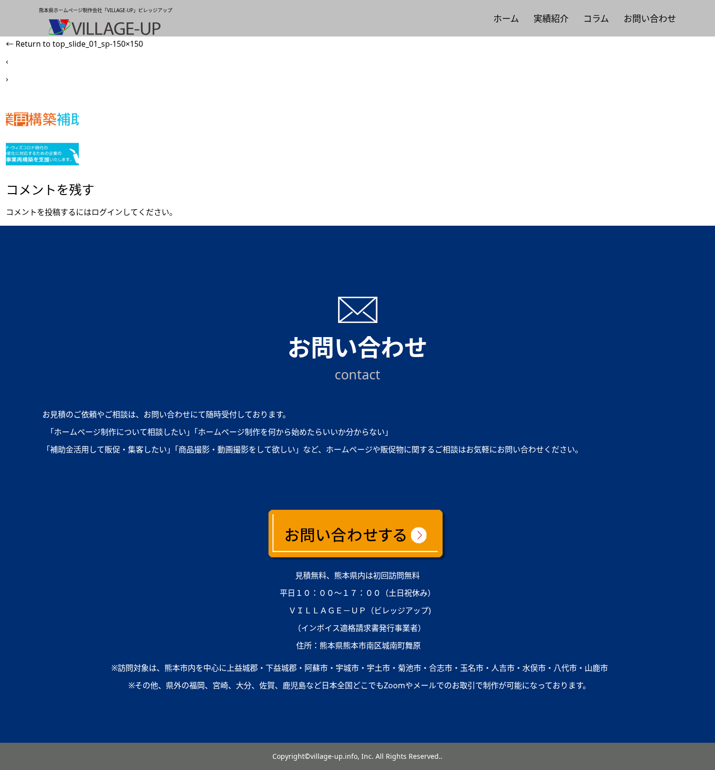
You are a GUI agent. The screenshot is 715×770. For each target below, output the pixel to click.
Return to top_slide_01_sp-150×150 (74, 43)
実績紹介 (551, 18)
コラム (596, 18)
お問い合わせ (650, 18)
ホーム (506, 18)
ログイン (107, 212)
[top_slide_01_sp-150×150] (42, 162)
